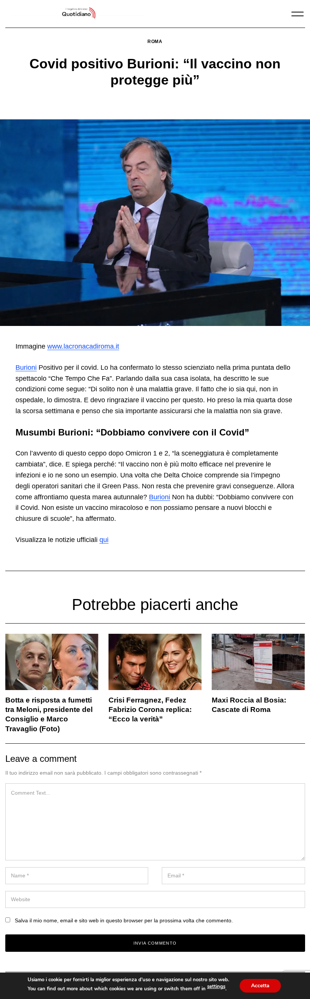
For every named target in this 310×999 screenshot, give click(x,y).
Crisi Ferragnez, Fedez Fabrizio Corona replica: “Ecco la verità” (150, 709)
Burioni (26, 367)
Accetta (260, 985)
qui (103, 540)
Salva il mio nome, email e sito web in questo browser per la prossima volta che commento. (124, 920)
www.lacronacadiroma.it (83, 346)
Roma (155, 41)
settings (216, 986)
